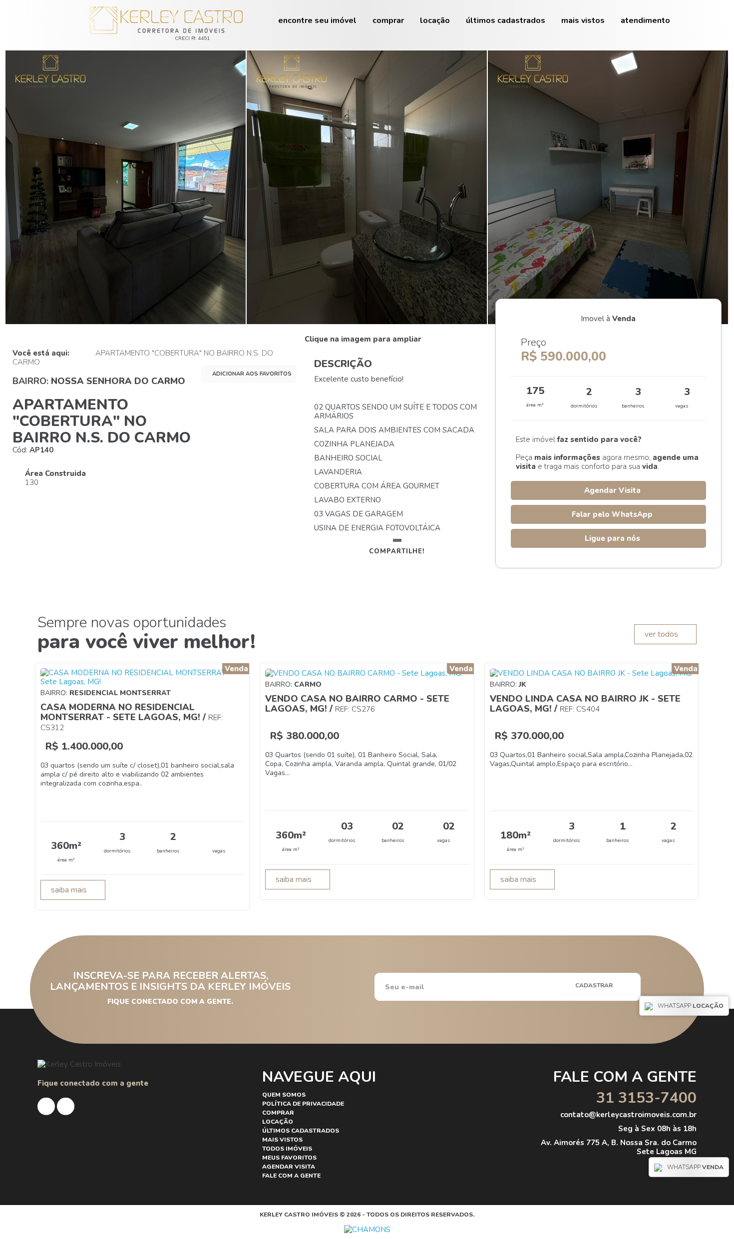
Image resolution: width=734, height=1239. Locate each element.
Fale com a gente (291, 1176)
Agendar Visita (611, 490)
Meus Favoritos (289, 1158)
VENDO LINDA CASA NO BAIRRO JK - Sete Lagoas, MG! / (585, 704)
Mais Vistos (583, 20)
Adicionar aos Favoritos (251, 374)
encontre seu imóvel (317, 20)
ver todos (662, 634)
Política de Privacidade (303, 1104)
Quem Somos (284, 1095)
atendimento (645, 20)
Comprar (388, 20)
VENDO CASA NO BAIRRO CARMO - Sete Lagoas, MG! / (357, 704)
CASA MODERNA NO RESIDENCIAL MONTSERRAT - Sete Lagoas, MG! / (131, 717)
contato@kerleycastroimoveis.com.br (627, 1115)
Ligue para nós (611, 538)
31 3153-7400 (644, 1098)
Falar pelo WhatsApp (611, 514)
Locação (435, 20)
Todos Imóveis (287, 1149)
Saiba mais (70, 889)
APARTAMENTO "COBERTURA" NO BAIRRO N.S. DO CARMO (142, 357)
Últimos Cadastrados (505, 20)
